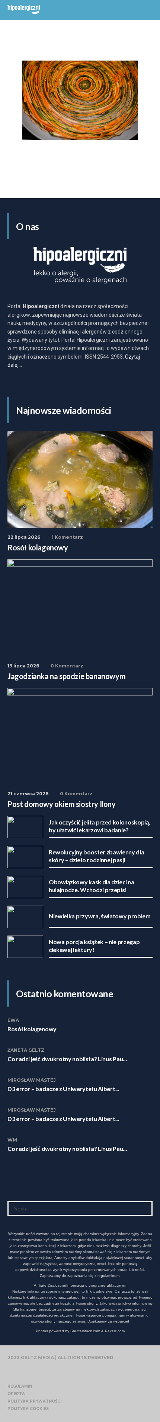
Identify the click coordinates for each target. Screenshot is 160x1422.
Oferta (16, 1393)
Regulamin (19, 1386)
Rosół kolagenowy (32, 1028)
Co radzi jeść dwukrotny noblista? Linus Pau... (67, 1058)
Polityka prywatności (34, 1401)
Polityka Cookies (28, 1408)
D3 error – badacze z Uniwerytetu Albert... (63, 1088)
